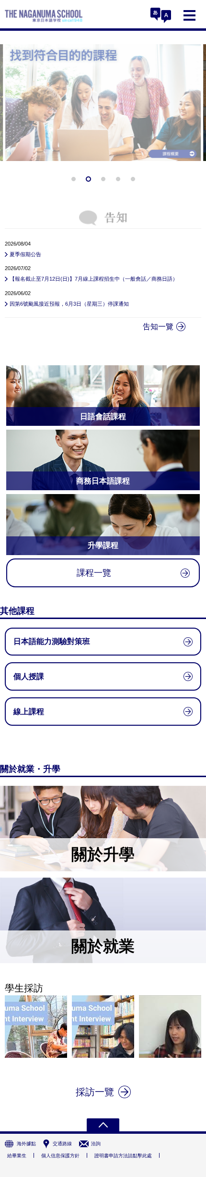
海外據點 (26, 1143)
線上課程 (28, 711)
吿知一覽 (158, 326)
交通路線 (62, 1143)
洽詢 (96, 1143)
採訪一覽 (95, 1092)
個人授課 (28, 676)
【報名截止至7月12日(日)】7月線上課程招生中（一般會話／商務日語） (94, 279)
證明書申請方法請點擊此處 (123, 1155)
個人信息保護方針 (60, 1155)
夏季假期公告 (25, 254)
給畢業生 (16, 1155)
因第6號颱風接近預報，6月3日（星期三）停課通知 (69, 304)
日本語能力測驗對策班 (51, 641)
